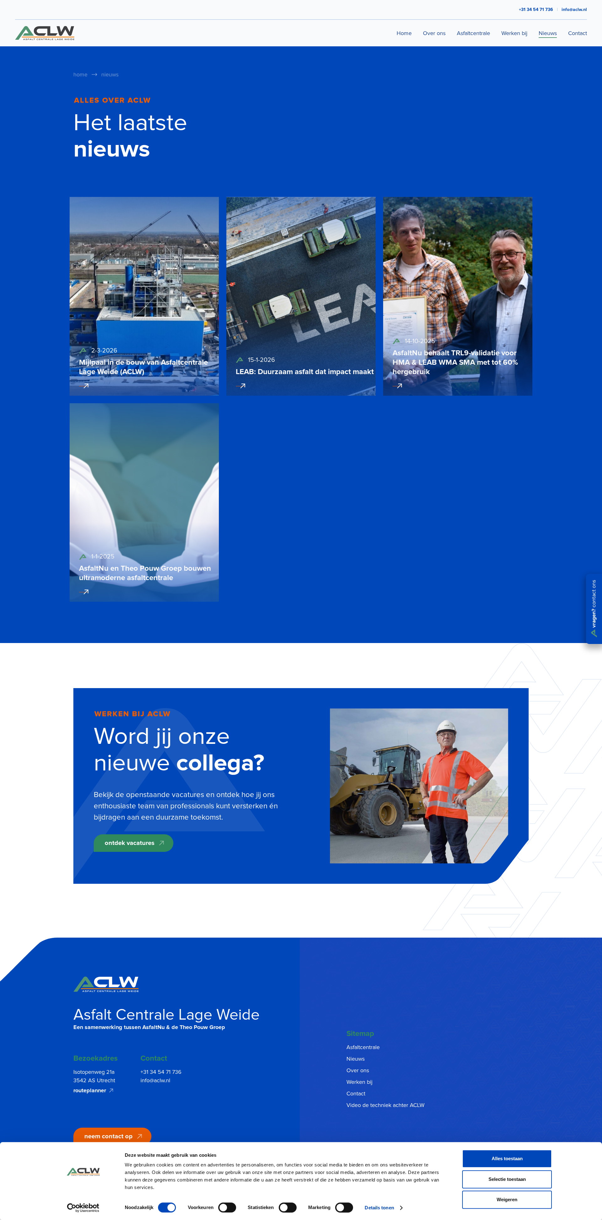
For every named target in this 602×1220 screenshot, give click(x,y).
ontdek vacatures (130, 843)
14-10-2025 (420, 341)
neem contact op (108, 1136)
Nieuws (548, 33)
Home (404, 33)
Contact (577, 33)
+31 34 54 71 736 (161, 1071)
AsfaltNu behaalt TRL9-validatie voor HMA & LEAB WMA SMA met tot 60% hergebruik (455, 362)
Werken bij (514, 33)
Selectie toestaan (507, 1179)
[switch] (227, 1207)
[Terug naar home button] (106, 984)
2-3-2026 (104, 350)
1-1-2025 (102, 556)
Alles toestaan (507, 1158)
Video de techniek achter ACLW (385, 1105)
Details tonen (379, 1207)
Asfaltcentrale (473, 33)
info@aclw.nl (574, 10)
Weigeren (507, 1199)
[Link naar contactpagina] (594, 609)
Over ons (434, 33)
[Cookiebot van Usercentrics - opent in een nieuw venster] (83, 1207)
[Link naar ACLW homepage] (44, 33)
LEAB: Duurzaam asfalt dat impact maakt (305, 372)
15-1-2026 (261, 360)
